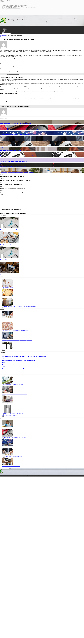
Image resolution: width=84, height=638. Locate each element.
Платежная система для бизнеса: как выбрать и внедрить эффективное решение (15, 3)
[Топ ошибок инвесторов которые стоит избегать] (9, 272)
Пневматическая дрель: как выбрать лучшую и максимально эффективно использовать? (16, 349)
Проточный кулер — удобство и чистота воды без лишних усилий (13, 413)
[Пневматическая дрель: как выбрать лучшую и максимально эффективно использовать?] (7, 348)
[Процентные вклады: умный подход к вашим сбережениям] (7, 317)
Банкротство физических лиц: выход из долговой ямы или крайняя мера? (19, 129)
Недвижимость (4, 29)
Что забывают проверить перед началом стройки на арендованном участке (14, 10)
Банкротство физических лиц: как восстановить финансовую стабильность (14, 394)
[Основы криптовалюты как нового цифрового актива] (9, 227)
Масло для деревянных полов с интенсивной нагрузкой (11, 8)
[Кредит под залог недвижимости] (7, 286)
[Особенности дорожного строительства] (7, 295)
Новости (3, 30)
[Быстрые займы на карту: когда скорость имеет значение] (7, 426)
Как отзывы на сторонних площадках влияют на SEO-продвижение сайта (14, 5)
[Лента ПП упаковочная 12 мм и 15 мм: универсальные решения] (7, 383)
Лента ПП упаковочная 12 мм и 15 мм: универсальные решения (12, 6)
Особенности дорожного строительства (8, 296)
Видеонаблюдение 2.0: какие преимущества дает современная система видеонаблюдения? (17, 340)
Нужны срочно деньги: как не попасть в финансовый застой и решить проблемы (15, 330)
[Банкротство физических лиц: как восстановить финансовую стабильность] (7, 393)
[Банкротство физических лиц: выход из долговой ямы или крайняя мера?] (7, 436)
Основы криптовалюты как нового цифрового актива (11, 229)
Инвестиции (4, 28)
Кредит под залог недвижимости (7, 287)
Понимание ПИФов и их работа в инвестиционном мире (12, 259)
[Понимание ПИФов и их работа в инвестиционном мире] (9, 257)
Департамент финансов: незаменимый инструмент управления (16, 172)
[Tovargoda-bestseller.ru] (13, 22)
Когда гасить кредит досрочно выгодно (10, 150)
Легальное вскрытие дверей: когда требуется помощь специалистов (13, 4)
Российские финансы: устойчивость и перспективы (14, 166)
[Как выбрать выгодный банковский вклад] (9, 242)
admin (8, 47)
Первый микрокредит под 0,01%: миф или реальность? (14, 134)
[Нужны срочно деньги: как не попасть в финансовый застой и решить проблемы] (7, 329)
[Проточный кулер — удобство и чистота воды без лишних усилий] (7, 412)
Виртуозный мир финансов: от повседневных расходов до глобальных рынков (20, 156)
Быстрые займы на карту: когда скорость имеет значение (15, 123)
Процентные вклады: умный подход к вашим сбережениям (15, 139)
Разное (3, 32)
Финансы (3, 31)
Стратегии (5, 27)
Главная (1, 35)
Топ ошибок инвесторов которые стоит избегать (10, 274)
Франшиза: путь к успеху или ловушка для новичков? (14, 145)
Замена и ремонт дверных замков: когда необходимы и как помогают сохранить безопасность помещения (19, 321)
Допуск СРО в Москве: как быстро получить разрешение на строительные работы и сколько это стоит (19, 403)
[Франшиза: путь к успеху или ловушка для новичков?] (7, 465)
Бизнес (3, 26)
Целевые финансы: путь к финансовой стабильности (14, 161)
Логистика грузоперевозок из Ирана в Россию (9, 415)
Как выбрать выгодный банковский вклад (9, 244)
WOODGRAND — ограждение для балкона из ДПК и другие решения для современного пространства (19, 7)
